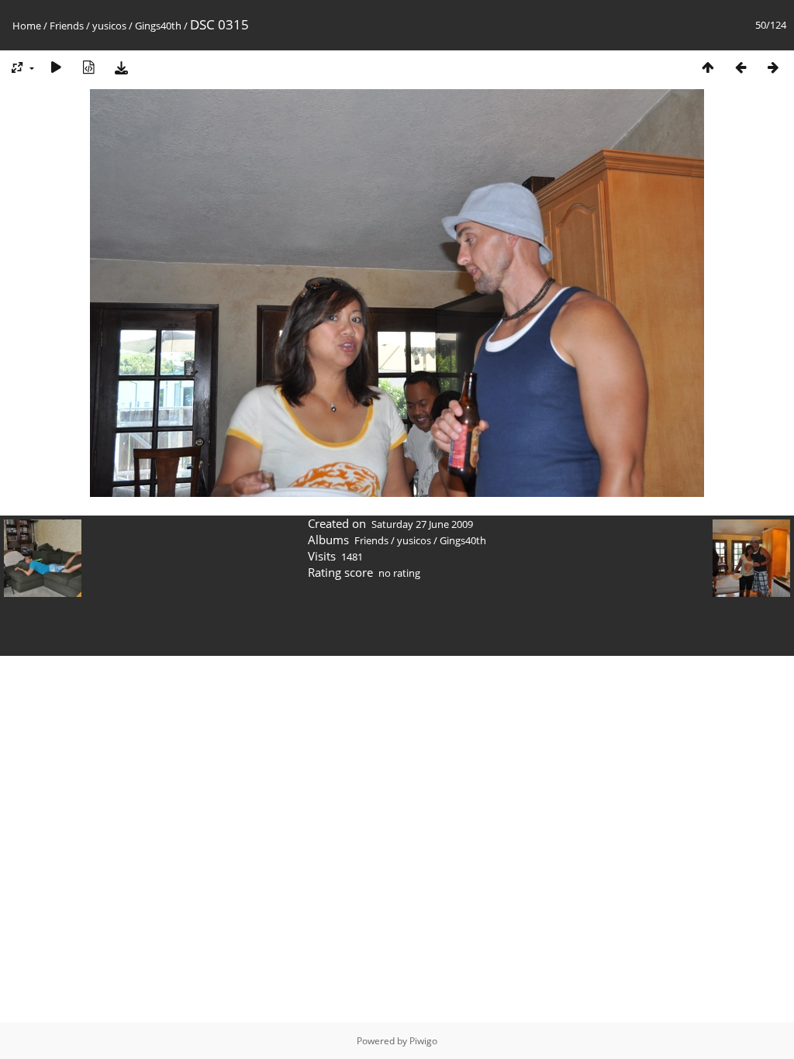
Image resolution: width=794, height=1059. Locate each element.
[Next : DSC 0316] (773, 67)
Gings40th (158, 26)
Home (26, 26)
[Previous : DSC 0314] (740, 67)
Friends (67, 26)
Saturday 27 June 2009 (422, 524)
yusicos (109, 26)
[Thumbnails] (708, 67)
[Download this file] (121, 67)
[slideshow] (56, 67)
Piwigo (423, 1040)
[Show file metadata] (88, 67)
